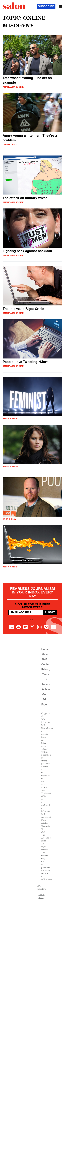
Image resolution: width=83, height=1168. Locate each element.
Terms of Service (45, 679)
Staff (44, 659)
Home (44, 649)
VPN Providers (41, 887)
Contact (45, 664)
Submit (50, 612)
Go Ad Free (44, 699)
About (44, 654)
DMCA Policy (41, 896)
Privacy (45, 669)
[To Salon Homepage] (14, 5)
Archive (45, 689)
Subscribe (46, 6)
